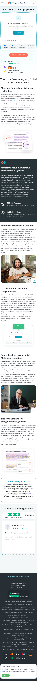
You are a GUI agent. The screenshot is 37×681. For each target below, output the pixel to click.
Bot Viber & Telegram (13, 615)
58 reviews (19, 517)
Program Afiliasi (18, 610)
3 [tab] (8, 555)
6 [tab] (17, 555)
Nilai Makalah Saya (30, 610)
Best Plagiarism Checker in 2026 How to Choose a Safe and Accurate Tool (18, 625)
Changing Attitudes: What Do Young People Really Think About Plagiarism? (18, 639)
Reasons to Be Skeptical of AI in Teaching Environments (18, 649)
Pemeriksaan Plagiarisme (18, 601)
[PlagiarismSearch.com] (18, 3)
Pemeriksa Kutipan (16, 612)
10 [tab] (28, 555)
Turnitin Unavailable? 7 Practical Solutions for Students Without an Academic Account (18, 643)
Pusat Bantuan (13, 618)
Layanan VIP (8, 604)
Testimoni (23, 615)
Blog (29, 615)
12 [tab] (34, 555)
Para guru (15, 101)
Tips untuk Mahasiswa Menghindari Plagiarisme (13, 420)
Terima (5, 675)
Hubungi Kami (24, 618)
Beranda (7, 601)
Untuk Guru (29, 604)
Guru (19, 357)
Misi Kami (31, 607)
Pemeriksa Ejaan (28, 612)
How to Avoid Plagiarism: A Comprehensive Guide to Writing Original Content (18, 634)
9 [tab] (25, 555)
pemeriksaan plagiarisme (26, 175)
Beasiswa (4, 610)
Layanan (29, 601)
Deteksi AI (7, 612)
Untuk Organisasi (8, 607)
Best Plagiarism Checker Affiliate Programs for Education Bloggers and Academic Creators (18, 621)
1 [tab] (2, 555)
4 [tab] (11, 555)
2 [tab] (5, 555)
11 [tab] (31, 555)
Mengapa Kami (22, 607)
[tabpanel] (18, 537)
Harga (10, 610)
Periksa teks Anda (18, 55)
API (16, 607)
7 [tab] (19, 555)
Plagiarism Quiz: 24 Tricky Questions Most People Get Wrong (18, 630)
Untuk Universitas (19, 604)
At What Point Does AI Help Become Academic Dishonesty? (18, 647)
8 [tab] (22, 555)
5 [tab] (14, 555)
